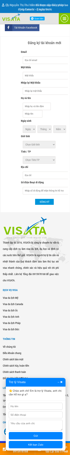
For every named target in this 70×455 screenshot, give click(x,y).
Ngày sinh (26, 120)
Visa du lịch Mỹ (10, 297)
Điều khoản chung (12, 353)
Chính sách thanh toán (14, 371)
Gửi (36, 435)
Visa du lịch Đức (11, 329)
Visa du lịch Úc (10, 310)
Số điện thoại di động (32, 182)
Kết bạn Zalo (35, 444)
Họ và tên (26, 98)
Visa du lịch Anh (11, 316)
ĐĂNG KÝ (44, 201)
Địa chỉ (24, 167)
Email (24, 51)
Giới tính (25, 136)
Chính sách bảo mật (13, 359)
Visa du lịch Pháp (12, 323)
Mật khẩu (26, 67)
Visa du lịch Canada (13, 304)
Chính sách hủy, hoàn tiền (16, 365)
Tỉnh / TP (26, 151)
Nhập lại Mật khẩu (30, 82)
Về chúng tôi (9, 346)
